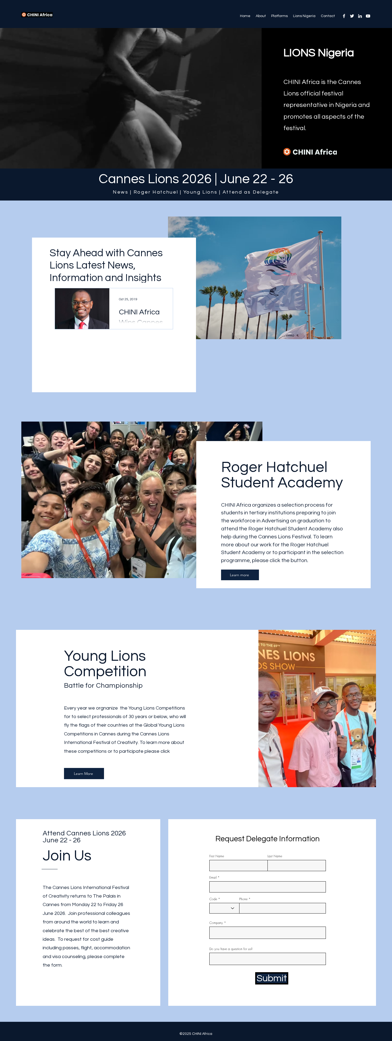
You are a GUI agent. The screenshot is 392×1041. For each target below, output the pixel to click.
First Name (216, 856)
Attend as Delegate (251, 192)
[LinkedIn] (360, 16)
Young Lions (200, 192)
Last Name (274, 856)
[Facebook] (344, 16)
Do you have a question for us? (231, 949)
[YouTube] (368, 16)
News (121, 192)
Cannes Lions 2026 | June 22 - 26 (196, 179)
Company (216, 922)
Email (213, 877)
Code (213, 899)
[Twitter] (352, 16)
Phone (243, 899)
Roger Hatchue (155, 192)
